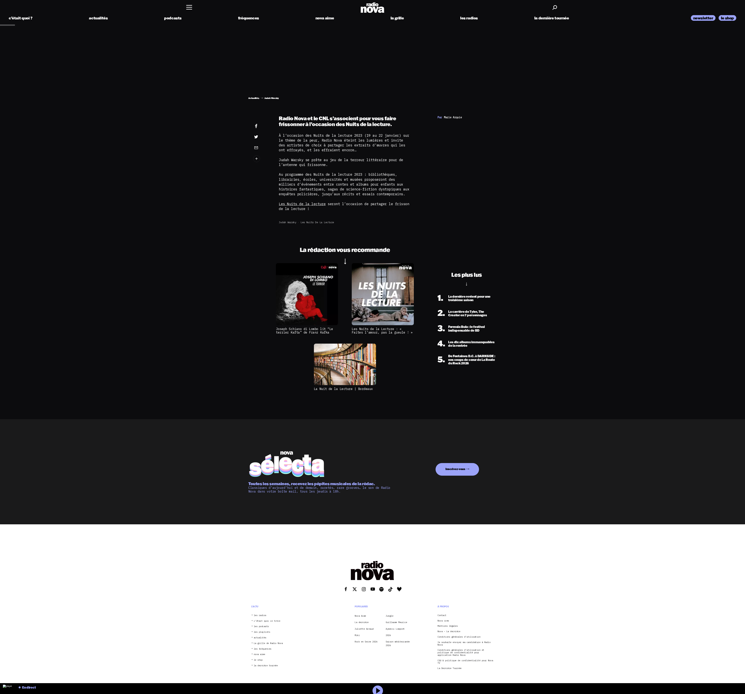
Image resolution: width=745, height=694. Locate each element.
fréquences (248, 18)
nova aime (324, 18)
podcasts (173, 18)
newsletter (703, 18)
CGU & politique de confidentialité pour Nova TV (465, 661)
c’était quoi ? (21, 18)
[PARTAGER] (262, 137)
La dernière (362, 622)
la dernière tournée (551, 18)
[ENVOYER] (262, 147)
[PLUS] (262, 158)
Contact (441, 615)
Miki (357, 635)
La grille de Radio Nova (268, 643)
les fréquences (262, 649)
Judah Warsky (287, 222)
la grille (397, 18)
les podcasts (261, 626)
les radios (469, 18)
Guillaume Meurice (396, 622)
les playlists (262, 632)
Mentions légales (447, 626)
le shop (727, 18)
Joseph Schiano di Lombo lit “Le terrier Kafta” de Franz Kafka (304, 330)
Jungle (389, 615)
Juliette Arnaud (364, 628)
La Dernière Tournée (449, 668)
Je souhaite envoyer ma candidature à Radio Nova (463, 643)
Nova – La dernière (448, 631)
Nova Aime (360, 615)
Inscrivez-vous (455, 469)
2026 (388, 635)
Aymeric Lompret (395, 628)
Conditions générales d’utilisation (458, 637)
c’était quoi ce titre (267, 621)
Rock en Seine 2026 (366, 641)
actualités (98, 18)
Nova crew (443, 621)
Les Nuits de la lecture (302, 204)
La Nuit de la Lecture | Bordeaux (343, 389)
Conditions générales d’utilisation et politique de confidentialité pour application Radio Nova (460, 652)
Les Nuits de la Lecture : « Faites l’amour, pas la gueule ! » (382, 330)
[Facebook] (262, 126)
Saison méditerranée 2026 (398, 643)
